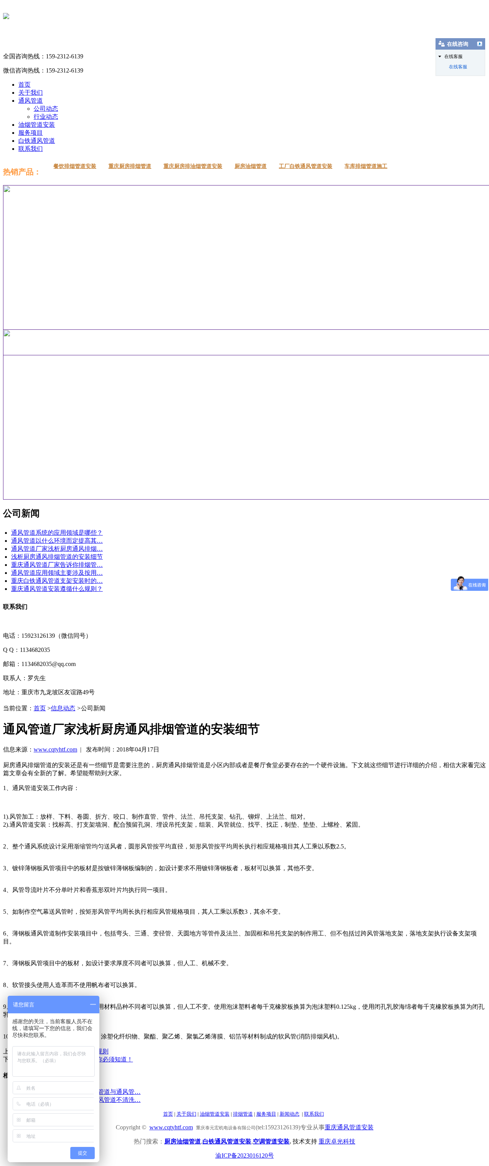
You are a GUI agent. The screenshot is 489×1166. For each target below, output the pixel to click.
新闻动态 (290, 1114)
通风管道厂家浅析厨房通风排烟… (57, 548)
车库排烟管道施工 (366, 166)
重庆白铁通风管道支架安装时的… (57, 580)
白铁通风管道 (36, 140)
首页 (24, 84)
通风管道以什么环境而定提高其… (57, 540)
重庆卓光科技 (337, 1141)
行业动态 (46, 116)
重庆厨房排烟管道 (129, 166)
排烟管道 (243, 1114)
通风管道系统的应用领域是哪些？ (57, 532)
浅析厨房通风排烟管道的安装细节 (57, 556)
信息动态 (63, 708)
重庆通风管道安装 (349, 1127)
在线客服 (458, 66)
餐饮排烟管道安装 (74, 166)
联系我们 (30, 148)
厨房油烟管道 (251, 166)
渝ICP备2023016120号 (244, 1155)
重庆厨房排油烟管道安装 (193, 166)
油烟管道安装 (36, 124)
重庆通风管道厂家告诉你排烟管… (57, 564)
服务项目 (30, 132)
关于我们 (30, 92)
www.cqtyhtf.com (55, 749)
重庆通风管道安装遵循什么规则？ (57, 588)
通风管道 (30, 100)
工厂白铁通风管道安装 (305, 166)
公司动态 (46, 108)
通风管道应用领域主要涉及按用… (57, 572)
